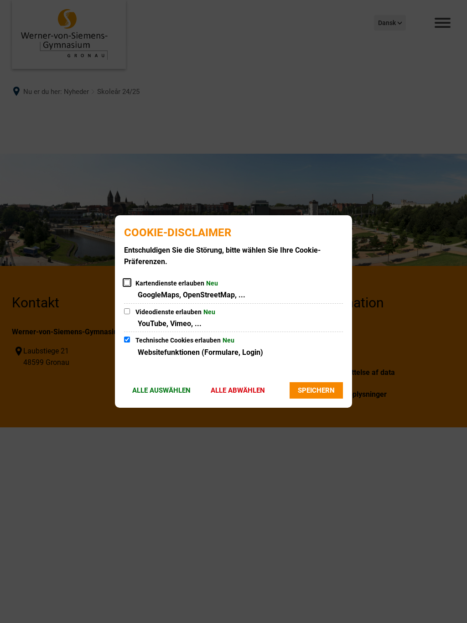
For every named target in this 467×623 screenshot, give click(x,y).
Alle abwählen (238, 390)
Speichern (316, 390)
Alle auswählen (161, 390)
